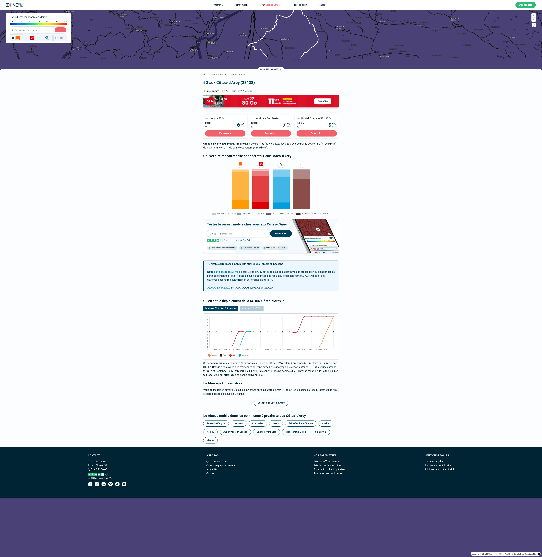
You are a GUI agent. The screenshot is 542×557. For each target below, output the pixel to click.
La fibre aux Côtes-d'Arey (271, 402)
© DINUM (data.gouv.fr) (489, 554)
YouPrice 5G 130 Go (260, 116)
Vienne (210, 440)
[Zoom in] (534, 15)
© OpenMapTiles (505, 554)
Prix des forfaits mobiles (327, 465)
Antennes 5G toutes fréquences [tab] (220, 308)
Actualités (212, 469)
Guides (210, 473)
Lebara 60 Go (210, 116)
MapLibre (475, 554)
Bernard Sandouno (217, 287)
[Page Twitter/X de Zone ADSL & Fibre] (110, 484)
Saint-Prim (320, 432)
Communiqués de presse (220, 465)
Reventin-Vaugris (216, 423)
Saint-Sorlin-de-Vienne (301, 423)
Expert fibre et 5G (97, 465)
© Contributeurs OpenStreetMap (524, 554)
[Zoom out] (534, 19)
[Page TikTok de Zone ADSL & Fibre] (117, 484)
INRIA (269, 279)
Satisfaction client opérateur (330, 469)
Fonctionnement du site (437, 465)
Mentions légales (434, 461)
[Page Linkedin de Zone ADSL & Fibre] (103, 484)
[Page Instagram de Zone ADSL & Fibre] (97, 484)
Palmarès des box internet (328, 473)
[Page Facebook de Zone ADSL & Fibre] (90, 484)
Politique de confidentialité (439, 469)
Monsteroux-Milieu (296, 432)
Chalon (325, 423)
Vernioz (239, 423)
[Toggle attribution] (539, 554)
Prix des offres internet (327, 461)
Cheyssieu (257, 423)
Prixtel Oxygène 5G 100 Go (309, 116)
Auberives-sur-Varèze (235, 432)
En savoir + (249, 91)
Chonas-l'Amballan (266, 432)
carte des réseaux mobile (228, 271)
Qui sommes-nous (216, 461)
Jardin (276, 423)
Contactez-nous (97, 461)
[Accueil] (204, 74)
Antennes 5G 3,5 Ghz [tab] (251, 308)
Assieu (210, 432)
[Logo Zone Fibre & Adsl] (14, 5)
